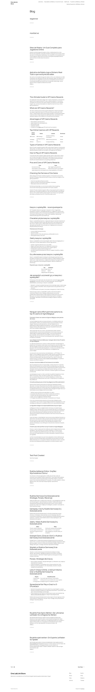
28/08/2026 (32, 62)
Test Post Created (37, 455)
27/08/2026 (32, 197)
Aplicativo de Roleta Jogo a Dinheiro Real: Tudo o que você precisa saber (46, 73)
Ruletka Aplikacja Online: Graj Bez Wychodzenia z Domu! (43, 472)
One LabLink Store (18, 673)
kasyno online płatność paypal (38, 594)
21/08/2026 (32, 22)
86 (14, 667)
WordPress (82, 688)
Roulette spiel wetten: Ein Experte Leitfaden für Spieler (47, 639)
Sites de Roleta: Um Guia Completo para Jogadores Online (46, 49)
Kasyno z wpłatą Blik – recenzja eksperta (46, 207)
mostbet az (34, 33)
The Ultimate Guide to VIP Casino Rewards (46, 97)
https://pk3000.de (34, 643)
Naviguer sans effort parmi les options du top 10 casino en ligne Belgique (46, 313)
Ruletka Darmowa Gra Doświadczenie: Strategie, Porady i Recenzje (45, 497)
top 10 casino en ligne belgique (51, 358)
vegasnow (34, 19)
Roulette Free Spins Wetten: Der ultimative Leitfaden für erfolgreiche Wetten (47, 614)
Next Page (81, 667)
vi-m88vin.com (40, 127)
